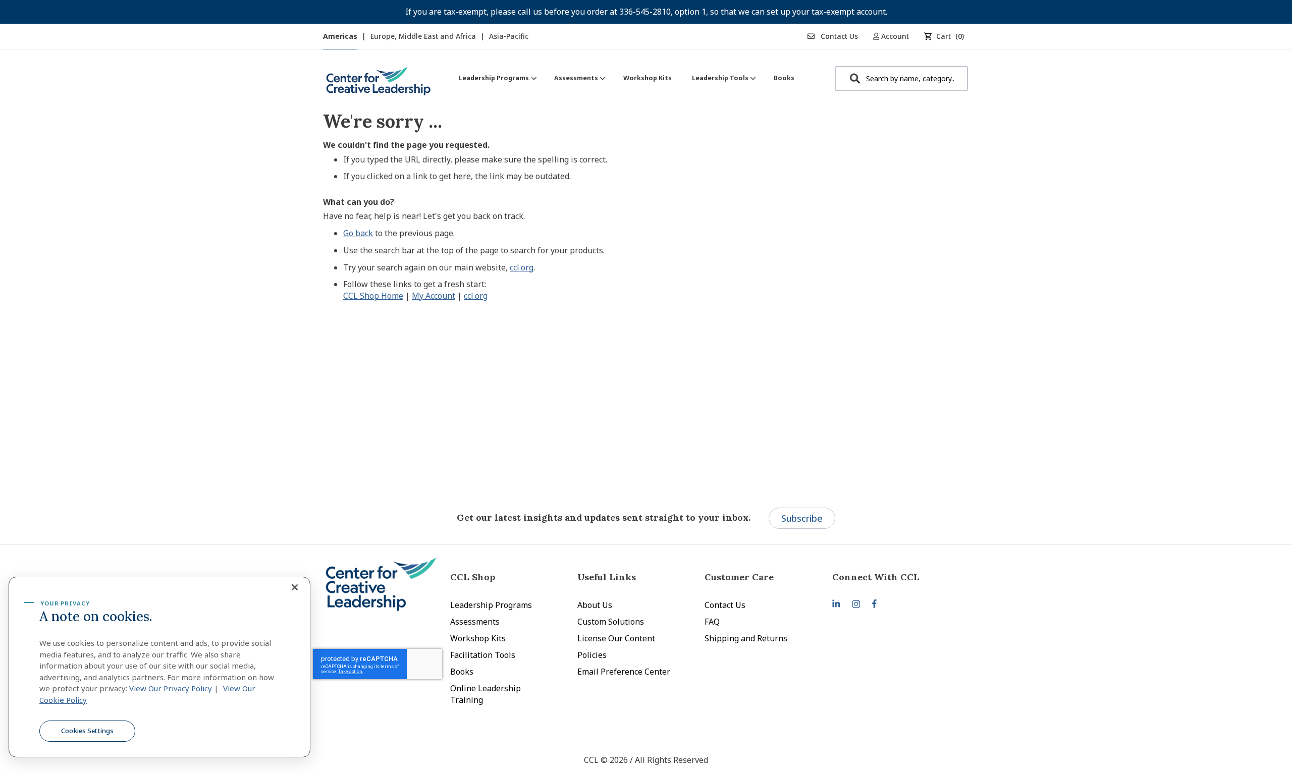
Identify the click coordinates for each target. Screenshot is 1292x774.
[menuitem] (496, 78)
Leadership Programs (491, 605)
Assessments (475, 621)
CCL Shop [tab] (472, 577)
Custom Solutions (610, 621)
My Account (433, 295)
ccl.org (521, 267)
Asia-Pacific (508, 36)
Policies (592, 654)
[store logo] (378, 85)
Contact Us (838, 36)
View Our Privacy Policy (170, 688)
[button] (894, 36)
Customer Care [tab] (739, 577)
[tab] (895, 577)
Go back (358, 233)
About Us (594, 605)
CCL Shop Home (373, 295)
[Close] (295, 587)
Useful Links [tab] (606, 577)
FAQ (712, 621)
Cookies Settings (87, 730)
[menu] (626, 78)
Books (461, 671)
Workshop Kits (478, 638)
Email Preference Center (623, 671)
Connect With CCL (876, 577)
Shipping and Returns (746, 638)
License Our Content (616, 638)
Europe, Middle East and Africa (424, 36)
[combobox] (901, 78)
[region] (159, 667)
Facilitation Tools (482, 654)
